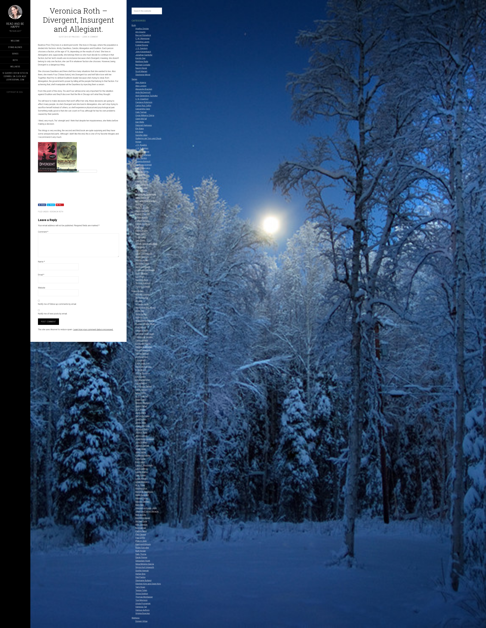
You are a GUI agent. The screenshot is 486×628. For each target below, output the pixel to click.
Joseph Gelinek (142, 445)
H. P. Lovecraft (141, 396)
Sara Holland (141, 250)
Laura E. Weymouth (144, 465)
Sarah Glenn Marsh (143, 253)
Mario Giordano (142, 211)
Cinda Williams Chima (144, 115)
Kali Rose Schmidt (143, 165)
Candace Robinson (143, 102)
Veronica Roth (56, 212)
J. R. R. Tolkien (141, 148)
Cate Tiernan (141, 112)
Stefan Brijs (140, 574)
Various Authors (142, 610)
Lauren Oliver (141, 181)
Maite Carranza (142, 197)
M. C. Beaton (141, 191)
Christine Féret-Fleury (144, 334)
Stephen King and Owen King (148, 584)
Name (41, 261)
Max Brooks (140, 515)
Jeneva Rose (141, 432)
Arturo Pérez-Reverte (144, 320)
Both (134, 25)
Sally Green (140, 240)
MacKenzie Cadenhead (145, 194)
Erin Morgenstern (142, 380)
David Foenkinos (142, 350)
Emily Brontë (141, 370)
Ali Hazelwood (141, 297)
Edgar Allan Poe (142, 363)
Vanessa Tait (141, 607)
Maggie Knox (141, 488)
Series (134, 79)
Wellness (135, 618)
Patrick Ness (141, 531)
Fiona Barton (141, 383)
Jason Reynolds (142, 426)
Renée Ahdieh (141, 230)
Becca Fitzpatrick (143, 35)
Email (41, 275)
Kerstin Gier (140, 58)
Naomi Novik (141, 68)
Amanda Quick (141, 304)
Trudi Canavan (141, 273)
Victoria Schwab (142, 286)
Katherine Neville (142, 455)
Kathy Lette (140, 459)
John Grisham (141, 442)
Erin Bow (139, 132)
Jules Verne (140, 452)
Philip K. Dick (141, 541)
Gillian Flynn (140, 393)
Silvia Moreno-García (144, 564)
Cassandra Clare (142, 109)
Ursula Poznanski (142, 603)
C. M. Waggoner (142, 38)
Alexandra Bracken (143, 89)
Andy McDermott (142, 92)
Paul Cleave (140, 534)
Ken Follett (140, 462)
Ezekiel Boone (141, 45)
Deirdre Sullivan (142, 353)
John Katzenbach (143, 51)
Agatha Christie (142, 28)
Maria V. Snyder (142, 207)
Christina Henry (141, 330)
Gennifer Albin (141, 135)
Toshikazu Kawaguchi (145, 270)
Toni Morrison (141, 600)
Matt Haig (139, 505)
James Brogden (142, 416)
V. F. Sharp (140, 276)
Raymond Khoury (143, 544)
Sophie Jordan (141, 260)
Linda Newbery (142, 482)
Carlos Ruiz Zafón (143, 105)
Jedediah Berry (142, 429)
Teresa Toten (141, 590)
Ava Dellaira (140, 327)
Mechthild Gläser (142, 518)
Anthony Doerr (141, 317)
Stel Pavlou (140, 577)
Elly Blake (139, 128)
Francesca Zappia (143, 386)
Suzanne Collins (142, 263)
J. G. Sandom (141, 48)
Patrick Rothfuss (142, 224)
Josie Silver (140, 449)
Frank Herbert (141, 390)
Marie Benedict (142, 495)
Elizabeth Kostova (143, 366)
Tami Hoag (140, 587)
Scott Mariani (141, 71)
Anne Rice (139, 311)
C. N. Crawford (141, 99)
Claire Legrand (141, 340)
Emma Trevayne (142, 373)
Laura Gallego (141, 468)
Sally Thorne (140, 554)
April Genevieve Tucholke (146, 96)
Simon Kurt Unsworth (144, 567)
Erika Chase (140, 376)
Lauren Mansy (141, 472)
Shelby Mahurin (142, 257)
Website (41, 288)
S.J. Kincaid (140, 237)
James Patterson (143, 155)
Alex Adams (140, 82)
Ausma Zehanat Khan (144, 324)
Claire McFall (141, 119)
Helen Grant (140, 399)
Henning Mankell (142, 403)
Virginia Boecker (142, 613)
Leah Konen (140, 475)
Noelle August (141, 217)
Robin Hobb (140, 234)
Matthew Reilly (141, 61)
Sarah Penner (141, 557)
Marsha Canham (142, 501)
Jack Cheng (140, 413)
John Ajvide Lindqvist (144, 439)
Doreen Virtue (141, 621)
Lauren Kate (140, 178)
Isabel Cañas (141, 406)
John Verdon (141, 158)
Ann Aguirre (140, 32)
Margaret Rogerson (144, 491)
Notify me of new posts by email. (52, 313)
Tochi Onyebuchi (142, 267)
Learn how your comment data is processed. (93, 329)
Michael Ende (141, 521)
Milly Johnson (141, 524)
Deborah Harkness (143, 125)
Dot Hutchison (141, 357)
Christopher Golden (143, 337)
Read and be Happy (15, 25)
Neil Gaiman (140, 528)
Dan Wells (139, 122)
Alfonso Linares (142, 294)
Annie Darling (141, 314)
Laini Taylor (140, 174)
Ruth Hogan (140, 551)
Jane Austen (140, 419)
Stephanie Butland (143, 580)
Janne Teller (140, 422)
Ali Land (138, 301)
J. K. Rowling (141, 145)
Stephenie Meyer (142, 75)
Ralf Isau (139, 227)
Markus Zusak (141, 498)
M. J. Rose (140, 485)
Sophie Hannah (142, 570)
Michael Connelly (142, 65)
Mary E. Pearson (142, 214)
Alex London (140, 86)
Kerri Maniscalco (142, 168)
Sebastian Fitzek (142, 561)
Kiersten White (141, 171)
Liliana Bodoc (141, 188)
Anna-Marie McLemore (145, 307)
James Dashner (142, 151)
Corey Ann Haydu (143, 343)
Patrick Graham (142, 220)
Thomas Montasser (144, 597)
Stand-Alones (138, 291)
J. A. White (140, 409)
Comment (43, 232)
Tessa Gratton (141, 593)
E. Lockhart (140, 360)
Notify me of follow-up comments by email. (57, 304)
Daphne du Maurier (143, 347)
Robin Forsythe (142, 547)
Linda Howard (141, 478)
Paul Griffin (140, 538)
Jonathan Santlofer (143, 55)
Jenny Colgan (141, 436)
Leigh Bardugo (141, 184)
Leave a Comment (90, 37)
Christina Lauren (142, 42)
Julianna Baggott (142, 161)
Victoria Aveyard (142, 283)
